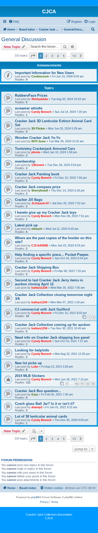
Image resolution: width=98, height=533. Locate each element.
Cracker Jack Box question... (38, 391)
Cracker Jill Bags (28, 200)
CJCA (49, 518)
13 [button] (74, 55)
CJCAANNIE (39, 245)
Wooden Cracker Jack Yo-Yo (37, 138)
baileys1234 (39, 287)
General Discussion (23, 39)
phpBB (35, 497)
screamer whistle (28, 108)
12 (87, 384)
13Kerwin (37, 164)
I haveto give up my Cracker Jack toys (45, 212)
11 (82, 384)
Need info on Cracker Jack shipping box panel (52, 337)
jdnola (35, 152)
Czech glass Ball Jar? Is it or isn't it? (44, 404)
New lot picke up (28, 363)
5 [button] (64, 55)
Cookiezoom (40, 76)
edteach (36, 228)
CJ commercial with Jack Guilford (42, 309)
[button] (33, 56)
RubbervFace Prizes (31, 95)
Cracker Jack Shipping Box (37, 267)
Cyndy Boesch (41, 111)
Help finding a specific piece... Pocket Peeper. (52, 255)
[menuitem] (14, 21)
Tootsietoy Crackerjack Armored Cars (45, 149)
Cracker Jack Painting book (37, 174)
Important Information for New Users (44, 73)
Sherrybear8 (39, 190)
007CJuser (38, 141)
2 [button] (46, 55)
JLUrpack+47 (40, 203)
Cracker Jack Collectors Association (49, 514)
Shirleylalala (39, 99)
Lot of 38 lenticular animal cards (41, 416)
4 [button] (58, 55)
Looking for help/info (32, 350)
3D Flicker (38, 128)
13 (93, 384)
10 (76, 384)
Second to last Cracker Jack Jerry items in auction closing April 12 (49, 282)
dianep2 (36, 407)
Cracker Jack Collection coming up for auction (52, 325)
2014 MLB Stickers (30, 376)
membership (25, 161)
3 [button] (52, 55)
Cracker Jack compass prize (37, 187)
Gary (34, 394)
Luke (34, 366)
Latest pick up (26, 225)
